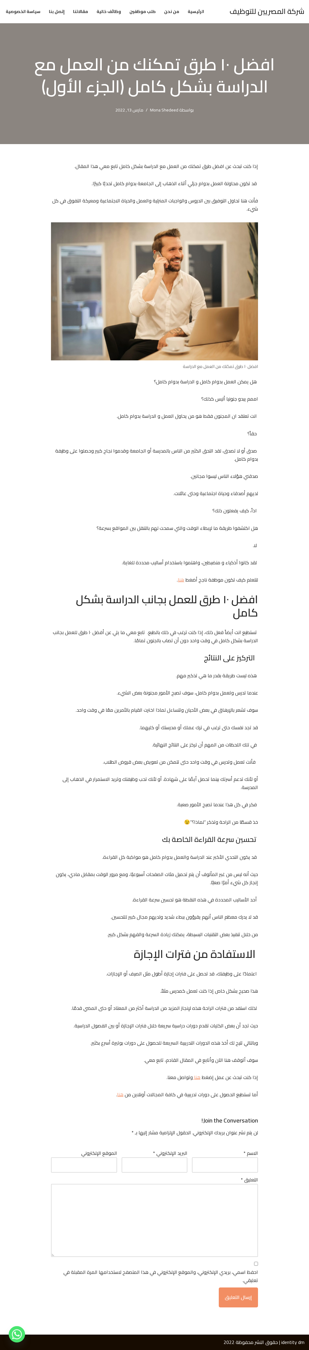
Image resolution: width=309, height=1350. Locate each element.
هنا (181, 579)
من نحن (171, 11)
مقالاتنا (80, 11)
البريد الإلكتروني (170, 1153)
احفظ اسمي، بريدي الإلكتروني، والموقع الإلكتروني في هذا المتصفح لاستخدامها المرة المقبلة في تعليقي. (160, 1276)
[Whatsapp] (17, 1334)
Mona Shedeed (164, 110)
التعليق (249, 1180)
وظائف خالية (109, 11)
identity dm (292, 1342)
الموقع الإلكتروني (99, 1153)
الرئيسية (196, 11)
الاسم (251, 1153)
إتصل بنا (57, 11)
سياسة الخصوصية (23, 11)
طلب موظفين (142, 11)
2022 (229, 1342)
